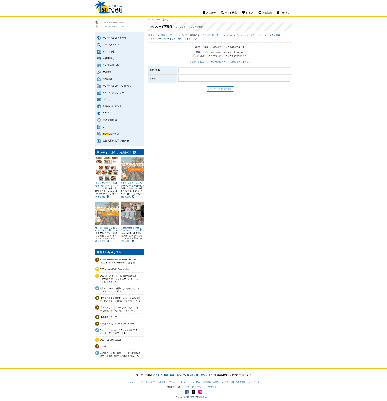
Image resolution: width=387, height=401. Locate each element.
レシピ (106, 126)
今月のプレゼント (112, 106)
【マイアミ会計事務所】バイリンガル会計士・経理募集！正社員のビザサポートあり (120, 299)
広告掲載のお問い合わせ (115, 140)
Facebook (187, 392)
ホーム (150, 20)
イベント (212, 374)
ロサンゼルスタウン (194, 387)
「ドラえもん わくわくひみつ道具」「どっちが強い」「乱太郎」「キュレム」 (119, 309)
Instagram (200, 392)
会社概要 (276, 35)
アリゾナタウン (211, 387)
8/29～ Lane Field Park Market (114, 269)
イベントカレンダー (113, 92)
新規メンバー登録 (156, 35)
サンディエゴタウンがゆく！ (118, 85)
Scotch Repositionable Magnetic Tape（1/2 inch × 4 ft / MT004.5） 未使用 (118, 261)
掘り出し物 (192, 374)
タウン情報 (108, 51)
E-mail (153, 78)
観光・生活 (169, 374)
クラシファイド (110, 44)
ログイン (171, 35)
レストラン (156, 374)
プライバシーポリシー (158, 38)
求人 (179, 374)
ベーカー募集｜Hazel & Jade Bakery (117, 323)
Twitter (193, 392)
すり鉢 (103, 346)
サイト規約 (177, 38)
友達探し (107, 72)
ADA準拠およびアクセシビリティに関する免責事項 (224, 382)
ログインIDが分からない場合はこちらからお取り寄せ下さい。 (221, 62)
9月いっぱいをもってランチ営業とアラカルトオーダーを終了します (119, 331)
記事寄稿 (114, 133)
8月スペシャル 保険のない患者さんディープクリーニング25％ (119, 290)
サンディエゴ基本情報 (114, 37)
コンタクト (245, 35)
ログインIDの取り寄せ (210, 35)
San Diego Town (108, 8)
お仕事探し (108, 58)
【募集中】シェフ (108, 317)
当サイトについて (260, 35)
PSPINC (193, 397)
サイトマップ (190, 38)
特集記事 (107, 78)
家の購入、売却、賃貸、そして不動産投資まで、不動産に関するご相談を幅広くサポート (120, 356)
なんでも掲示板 (110, 65)
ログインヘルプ (230, 35)
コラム (106, 99)
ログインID (155, 70)
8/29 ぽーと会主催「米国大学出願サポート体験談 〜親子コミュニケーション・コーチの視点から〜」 (119, 279)
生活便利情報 (109, 120)
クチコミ (107, 113)
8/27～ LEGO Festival (110, 340)
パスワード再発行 (161, 20)
